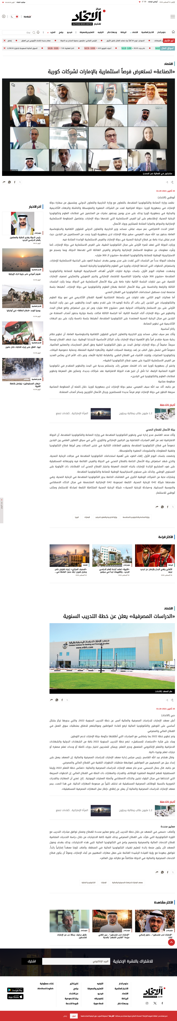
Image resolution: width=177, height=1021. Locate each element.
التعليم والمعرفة (87, 32)
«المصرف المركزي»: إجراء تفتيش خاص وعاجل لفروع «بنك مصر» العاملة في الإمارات (71, 570)
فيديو (69, 32)
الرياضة (123, 32)
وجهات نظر (112, 32)
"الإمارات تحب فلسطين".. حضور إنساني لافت (155, 936)
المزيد (52, 32)
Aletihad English (45, 988)
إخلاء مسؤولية (46, 983)
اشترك (32, 961)
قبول (74, 1016)
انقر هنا (111, 1016)
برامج (61, 32)
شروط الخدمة (72, 1003)
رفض (65, 1016)
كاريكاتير (74, 983)
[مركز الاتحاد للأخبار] (89, 16)
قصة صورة (98, 1003)
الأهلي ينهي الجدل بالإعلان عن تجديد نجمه (156, 570)
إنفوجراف (98, 998)
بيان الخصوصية (71, 998)
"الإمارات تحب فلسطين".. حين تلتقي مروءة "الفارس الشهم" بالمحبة (113, 936)
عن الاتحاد (73, 993)
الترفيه (100, 32)
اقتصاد (135, 32)
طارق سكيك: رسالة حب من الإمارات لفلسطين (72, 936)
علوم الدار (161, 32)
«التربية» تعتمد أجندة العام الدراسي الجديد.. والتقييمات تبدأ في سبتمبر (114, 570)
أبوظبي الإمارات (150, 1)
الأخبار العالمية (147, 32)
